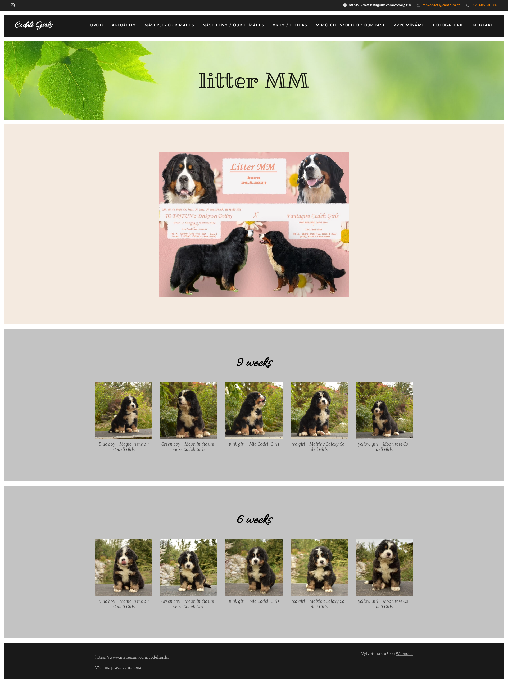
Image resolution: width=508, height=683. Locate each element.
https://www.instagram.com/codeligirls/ (132, 657)
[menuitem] (98, 25)
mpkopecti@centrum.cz (441, 5)
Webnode (404, 653)
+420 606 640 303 (484, 5)
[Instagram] (12, 5)
